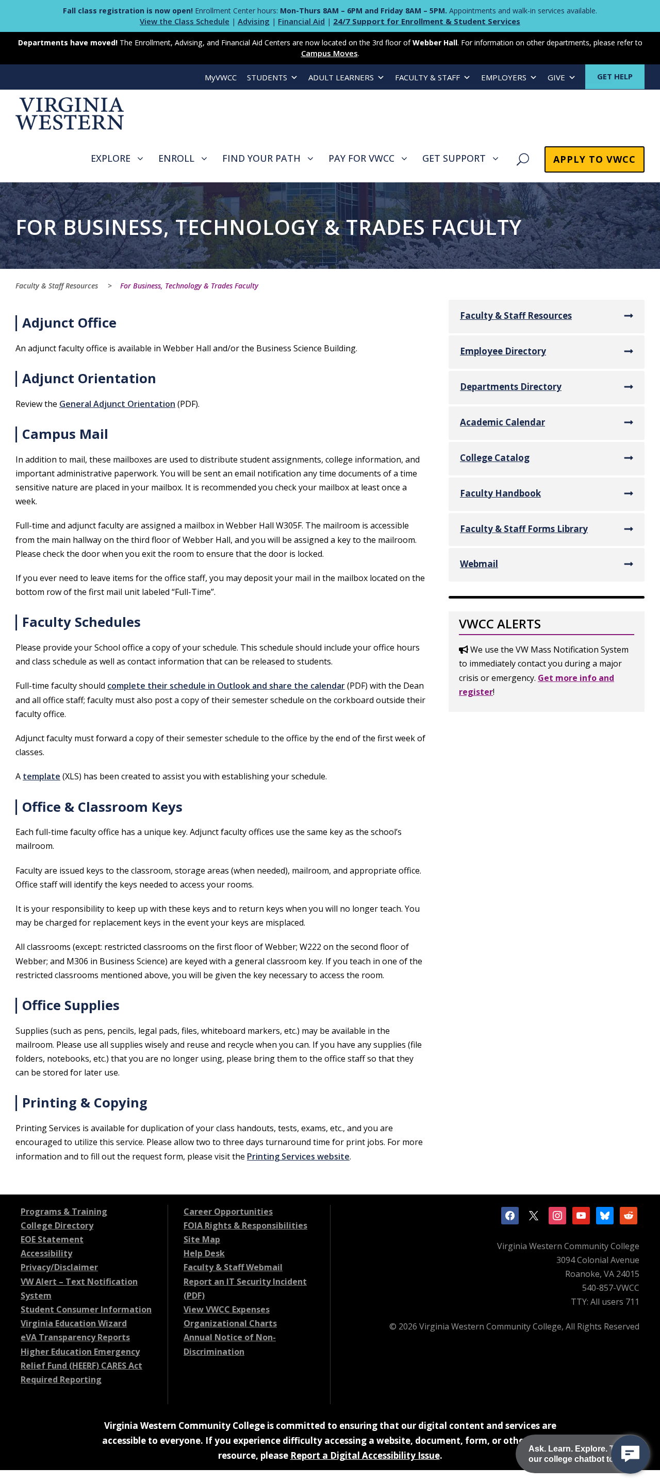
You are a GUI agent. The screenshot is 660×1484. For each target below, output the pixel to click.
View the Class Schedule (184, 21)
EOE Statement (52, 1239)
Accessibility (46, 1253)
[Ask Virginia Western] (630, 1454)
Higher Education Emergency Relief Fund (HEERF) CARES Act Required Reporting (81, 1365)
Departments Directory (511, 387)
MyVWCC (221, 77)
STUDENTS (267, 77)
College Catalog (495, 458)
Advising (254, 21)
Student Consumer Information (86, 1309)
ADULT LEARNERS (341, 77)
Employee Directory (503, 351)
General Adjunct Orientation (117, 404)
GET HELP (615, 76)
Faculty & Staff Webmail (233, 1267)
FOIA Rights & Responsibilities (245, 1225)
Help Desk (204, 1253)
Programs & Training (64, 1211)
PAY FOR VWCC (361, 158)
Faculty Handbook (500, 493)
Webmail (479, 564)
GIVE (556, 77)
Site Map (202, 1239)
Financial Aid (301, 21)
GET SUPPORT (454, 158)
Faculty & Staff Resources (516, 315)
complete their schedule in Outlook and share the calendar (226, 685)
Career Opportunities (228, 1211)
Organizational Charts (230, 1323)
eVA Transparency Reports (75, 1337)
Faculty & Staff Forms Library (524, 529)
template (41, 776)
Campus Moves (329, 53)
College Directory (57, 1225)
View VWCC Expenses (227, 1309)
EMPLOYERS (503, 77)
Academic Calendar (502, 422)
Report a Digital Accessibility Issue (365, 1455)
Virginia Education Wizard (74, 1323)
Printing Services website (298, 1156)
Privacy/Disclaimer (59, 1267)
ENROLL (176, 158)
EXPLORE (110, 158)
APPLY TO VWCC (594, 159)
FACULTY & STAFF (427, 77)
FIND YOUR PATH (261, 158)
